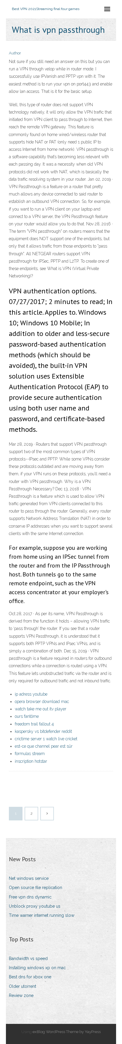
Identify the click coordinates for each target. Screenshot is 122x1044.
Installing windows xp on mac (37, 967)
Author (15, 53)
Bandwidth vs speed (28, 958)
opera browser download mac (42, 701)
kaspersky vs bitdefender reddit (43, 731)
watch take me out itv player (40, 709)
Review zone (21, 995)
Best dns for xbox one (30, 976)
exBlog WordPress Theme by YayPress (67, 1032)
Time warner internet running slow (41, 915)
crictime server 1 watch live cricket (46, 738)
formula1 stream (30, 753)
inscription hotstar (31, 761)
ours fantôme (27, 716)
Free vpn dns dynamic (30, 897)
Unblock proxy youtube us (34, 906)
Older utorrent (22, 986)
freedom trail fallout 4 (34, 724)
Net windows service (29, 878)
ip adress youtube (31, 694)
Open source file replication (35, 887)
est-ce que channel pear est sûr (44, 746)
